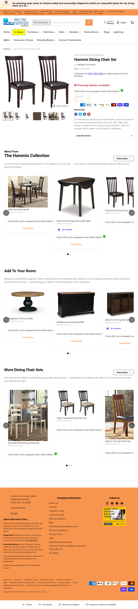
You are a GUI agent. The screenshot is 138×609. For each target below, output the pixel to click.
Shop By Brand (45, 40)
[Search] (89, 22)
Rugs (106, 32)
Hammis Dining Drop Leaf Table (74, 221)
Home (6, 32)
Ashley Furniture (86, 64)
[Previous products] (6, 213)
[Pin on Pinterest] (88, 114)
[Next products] (132, 213)
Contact (17, 11)
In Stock (18, 32)
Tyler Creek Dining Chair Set (72, 418)
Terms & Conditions (115, 11)
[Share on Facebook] (75, 114)
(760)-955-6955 (95, 73)
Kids (61, 32)
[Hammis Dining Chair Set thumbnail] (8, 116)
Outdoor (74, 32)
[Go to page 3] (71, 465)
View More (122, 158)
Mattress (49, 32)
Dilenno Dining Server (117, 320)
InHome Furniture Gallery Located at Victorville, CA (69, 13)
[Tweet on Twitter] (80, 114)
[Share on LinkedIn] (84, 114)
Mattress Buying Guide (35, 13)
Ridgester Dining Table (20, 318)
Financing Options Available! (93, 85)
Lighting (118, 32)
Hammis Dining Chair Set (118, 210)
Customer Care (46, 11)
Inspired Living (30, 11)
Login (123, 22)
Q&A (75, 11)
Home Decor (91, 32)
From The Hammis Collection (89, 55)
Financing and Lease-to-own (92, 11)
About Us (7, 11)
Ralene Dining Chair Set (118, 441)
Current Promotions (70, 40)
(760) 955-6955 (31, 540)
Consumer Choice (23, 40)
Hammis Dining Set (18, 209)
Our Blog (99, 13)
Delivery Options (62, 11)
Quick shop (28, 228)
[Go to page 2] (70, 254)
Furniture (32, 32)
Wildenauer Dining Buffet (70, 322)
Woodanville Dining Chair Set (23, 443)
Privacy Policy (9, 13)
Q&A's (6, 40)
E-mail (14, 513)
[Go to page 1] (68, 254)
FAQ (20, 13)
